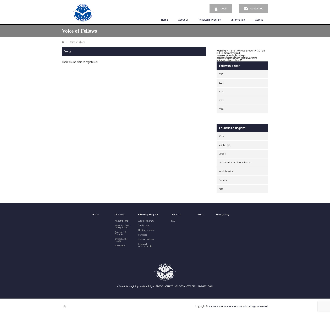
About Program (146, 221)
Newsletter (120, 246)
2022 (221, 100)
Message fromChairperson (122, 227)
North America (226, 171)
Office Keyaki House (121, 240)
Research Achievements (145, 245)
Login (224, 8)
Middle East (224, 145)
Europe (222, 153)
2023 (221, 91)
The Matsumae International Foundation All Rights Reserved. (238, 306)
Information (238, 19)
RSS (64, 305)
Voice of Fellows (146, 239)
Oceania (223, 180)
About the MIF (122, 221)
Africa (221, 136)
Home (164, 19)
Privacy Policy (222, 215)
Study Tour (143, 226)
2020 (221, 109)
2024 (221, 82)
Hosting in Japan (146, 230)
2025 (221, 74)
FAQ (173, 221)
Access (259, 19)
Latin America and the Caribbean (235, 162)
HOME (95, 215)
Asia (221, 188)
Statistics (142, 235)
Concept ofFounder (120, 233)
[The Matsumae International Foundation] (83, 13)
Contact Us (256, 8)
